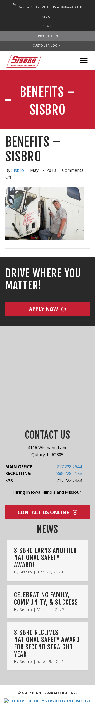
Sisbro (26, 572)
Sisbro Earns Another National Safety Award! (45, 557)
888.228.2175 (69, 473)
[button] (47, 309)
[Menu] (84, 60)
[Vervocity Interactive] (47, 700)
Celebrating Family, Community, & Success (46, 598)
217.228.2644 (69, 467)
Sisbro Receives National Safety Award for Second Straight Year (47, 643)
